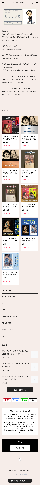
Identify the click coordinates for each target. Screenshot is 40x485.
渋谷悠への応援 (7, 329)
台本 (3, 310)
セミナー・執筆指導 (8, 297)
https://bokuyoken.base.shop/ (13, 49)
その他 (4, 336)
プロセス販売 (6, 323)
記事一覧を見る (20, 390)
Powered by (17, 474)
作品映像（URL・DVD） (9, 316)
